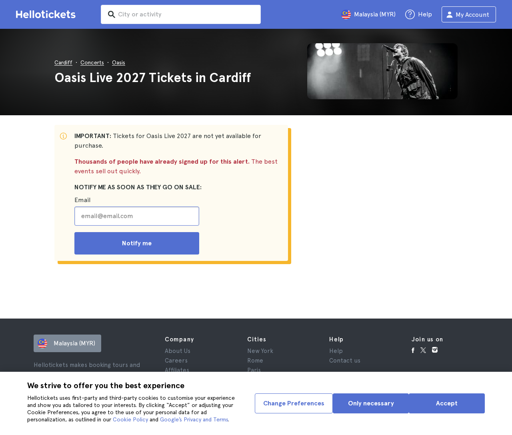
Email (82, 200)
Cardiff (63, 62)
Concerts (92, 62)
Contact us (344, 360)
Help (336, 351)
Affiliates (177, 370)
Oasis (118, 62)
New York (260, 351)
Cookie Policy (130, 419)
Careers (176, 360)
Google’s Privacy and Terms (194, 419)
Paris (254, 370)
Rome (255, 360)
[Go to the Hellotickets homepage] (47, 14)
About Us (177, 351)
